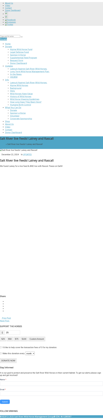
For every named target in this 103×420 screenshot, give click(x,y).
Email (3, 389)
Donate (8, 46)
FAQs (12, 91)
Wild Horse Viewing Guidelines (24, 99)
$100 (24, 339)
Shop (7, 121)
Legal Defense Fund (19, 52)
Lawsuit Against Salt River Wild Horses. (28, 68)
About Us (9, 124)
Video (7, 127)
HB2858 (13, 77)
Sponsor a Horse (18, 113)
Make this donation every (14, 353)
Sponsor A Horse (18, 55)
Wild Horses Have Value (21, 93)
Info (7, 79)
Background (15, 88)
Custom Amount (37, 339)
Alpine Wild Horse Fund (21, 49)
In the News (16, 74)
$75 (16, 339)
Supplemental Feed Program (23, 57)
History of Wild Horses (20, 96)
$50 (10, 339)
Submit (5, 402)
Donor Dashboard (18, 63)
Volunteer (14, 115)
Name (3, 379)
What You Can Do (13, 107)
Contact (8, 129)
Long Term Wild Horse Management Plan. (29, 71)
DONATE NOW (8, 361)
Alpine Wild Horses (19, 85)
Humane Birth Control (20, 104)
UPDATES (27, 154)
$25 (3, 339)
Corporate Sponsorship (21, 118)
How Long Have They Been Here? (25, 102)
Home (8, 43)
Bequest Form (16, 60)
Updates (9, 66)
